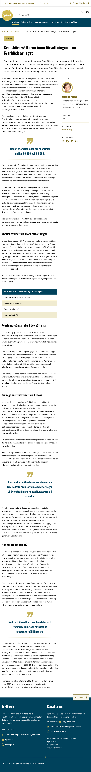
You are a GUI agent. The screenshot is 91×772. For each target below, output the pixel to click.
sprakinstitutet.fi (56, 731)
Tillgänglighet (39, 763)
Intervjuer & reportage (39, 22)
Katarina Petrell (69, 96)
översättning (67, 129)
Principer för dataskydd (21, 763)
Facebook (9, 740)
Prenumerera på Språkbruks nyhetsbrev (21, 734)
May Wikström (68, 722)
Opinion (24, 22)
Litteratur (55, 22)
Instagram (9, 744)
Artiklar (15, 22)
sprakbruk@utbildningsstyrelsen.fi (66, 726)
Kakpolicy (6, 763)
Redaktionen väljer (69, 22)
